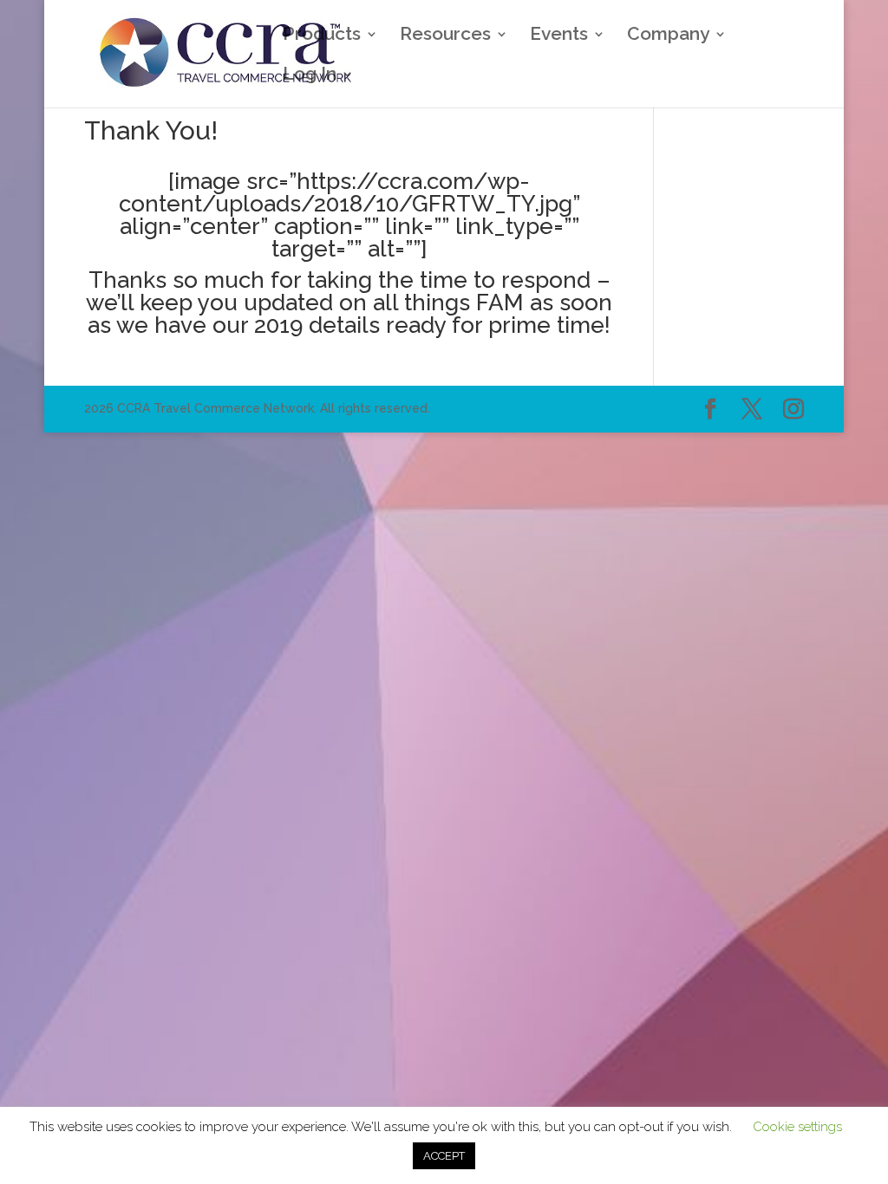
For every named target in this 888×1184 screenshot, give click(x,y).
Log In (309, 76)
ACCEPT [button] (444, 1155)
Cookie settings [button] (797, 1127)
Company (668, 36)
